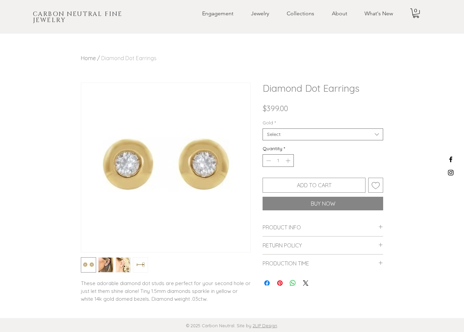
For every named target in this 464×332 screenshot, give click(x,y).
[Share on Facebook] (267, 283)
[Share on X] (306, 283)
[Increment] (288, 161)
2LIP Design (265, 325)
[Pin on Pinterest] (280, 283)
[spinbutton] (278, 161)
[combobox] (323, 134)
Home (88, 58)
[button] (212, 13)
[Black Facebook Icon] (450, 159)
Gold (269, 123)
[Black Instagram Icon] (450, 172)
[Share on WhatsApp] (293, 283)
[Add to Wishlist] (375, 185)
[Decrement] (268, 161)
